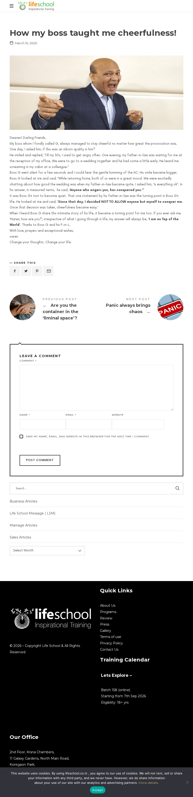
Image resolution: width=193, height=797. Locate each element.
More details (148, 783)
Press (104, 624)
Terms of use (110, 637)
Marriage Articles (23, 525)
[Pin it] (37, 271)
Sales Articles (20, 537)
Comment (28, 361)
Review (106, 618)
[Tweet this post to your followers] (26, 271)
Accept (97, 790)
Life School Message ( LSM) (32, 513)
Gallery (105, 631)
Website (118, 415)
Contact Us (109, 649)
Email (71, 415)
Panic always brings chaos (139, 307)
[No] (187, 782)
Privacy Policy (111, 643)
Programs (108, 612)
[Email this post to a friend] (48, 271)
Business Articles (23, 501)
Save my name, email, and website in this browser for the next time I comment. (88, 436)
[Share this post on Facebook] (15, 271)
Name (25, 415)
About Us (107, 605)
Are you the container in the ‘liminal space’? (53, 310)
